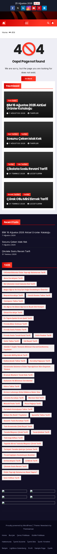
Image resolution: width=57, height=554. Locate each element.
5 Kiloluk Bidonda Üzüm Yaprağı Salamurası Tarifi (24, 272)
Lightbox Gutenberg (18, 548)
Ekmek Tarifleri (14, 194)
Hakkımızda (6, 542)
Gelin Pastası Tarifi (43, 335)
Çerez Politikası (23, 535)
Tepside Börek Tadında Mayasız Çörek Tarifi (22, 444)
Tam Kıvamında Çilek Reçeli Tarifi (18, 426)
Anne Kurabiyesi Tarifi (13, 278)
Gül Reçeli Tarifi (30, 341)
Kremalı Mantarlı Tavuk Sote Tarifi (18, 375)
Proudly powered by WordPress (19, 525)
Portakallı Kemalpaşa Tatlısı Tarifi (18, 409)
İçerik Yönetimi (44, 542)
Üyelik (50, 548)
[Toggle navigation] (26, 23)
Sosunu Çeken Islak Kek (24, 138)
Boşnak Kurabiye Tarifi (13, 295)
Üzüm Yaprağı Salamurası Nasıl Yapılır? (20, 472)
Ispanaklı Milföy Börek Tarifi (15, 355)
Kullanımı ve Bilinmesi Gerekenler (18, 381)
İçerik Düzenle (19, 542)
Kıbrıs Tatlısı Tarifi (11, 386)
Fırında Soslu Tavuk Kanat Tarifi (17, 335)
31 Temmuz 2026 (17, 174)
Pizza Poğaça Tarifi (33, 404)
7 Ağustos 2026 (17, 113)
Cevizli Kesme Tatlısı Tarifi (39, 295)
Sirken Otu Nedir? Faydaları (15, 415)
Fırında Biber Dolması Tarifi (15, 324)
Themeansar (28, 529)
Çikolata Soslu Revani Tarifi (27, 169)
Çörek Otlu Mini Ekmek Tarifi (27, 199)
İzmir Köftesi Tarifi (11, 478)
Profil (30, 548)
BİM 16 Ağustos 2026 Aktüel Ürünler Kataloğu (26, 107)
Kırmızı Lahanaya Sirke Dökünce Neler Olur (22, 392)
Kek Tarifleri (13, 134)
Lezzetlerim (36, 174)
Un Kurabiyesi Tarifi (12, 461)
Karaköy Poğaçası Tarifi (40, 361)
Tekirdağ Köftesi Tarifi (13, 438)
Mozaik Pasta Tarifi (12, 404)
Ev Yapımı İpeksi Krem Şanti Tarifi (18, 318)
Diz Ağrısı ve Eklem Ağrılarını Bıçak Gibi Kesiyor (24, 307)
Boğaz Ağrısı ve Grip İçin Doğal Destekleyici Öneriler (26, 290)
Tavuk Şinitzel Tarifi (41, 432)
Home (5, 32)
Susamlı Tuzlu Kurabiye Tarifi (16, 421)
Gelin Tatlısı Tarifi (11, 341)
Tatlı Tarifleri (22, 164)
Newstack (45, 525)
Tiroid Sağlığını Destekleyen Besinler (19, 455)
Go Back (28, 79)
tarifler (34, 113)
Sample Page (40, 548)
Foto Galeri (12, 101)
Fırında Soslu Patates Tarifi (15, 330)
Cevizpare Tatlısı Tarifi (13, 301)
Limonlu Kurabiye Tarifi (14, 398)
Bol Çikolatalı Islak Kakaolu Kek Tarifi (19, 284)
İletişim (5, 548)
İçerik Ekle (31, 542)
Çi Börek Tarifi (31, 461)
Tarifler (24, 134)
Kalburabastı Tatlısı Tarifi (14, 361)
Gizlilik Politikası (38, 535)
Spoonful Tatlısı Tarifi (41, 415)
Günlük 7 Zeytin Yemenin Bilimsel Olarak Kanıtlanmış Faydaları (26, 348)
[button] (48, 23)
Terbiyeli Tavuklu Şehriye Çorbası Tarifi (20, 449)
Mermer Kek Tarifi (36, 398)
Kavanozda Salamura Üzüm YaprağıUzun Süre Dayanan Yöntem (27, 368)
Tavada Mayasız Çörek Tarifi (16, 432)
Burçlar (12, 535)
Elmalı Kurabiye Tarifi (13, 312)
